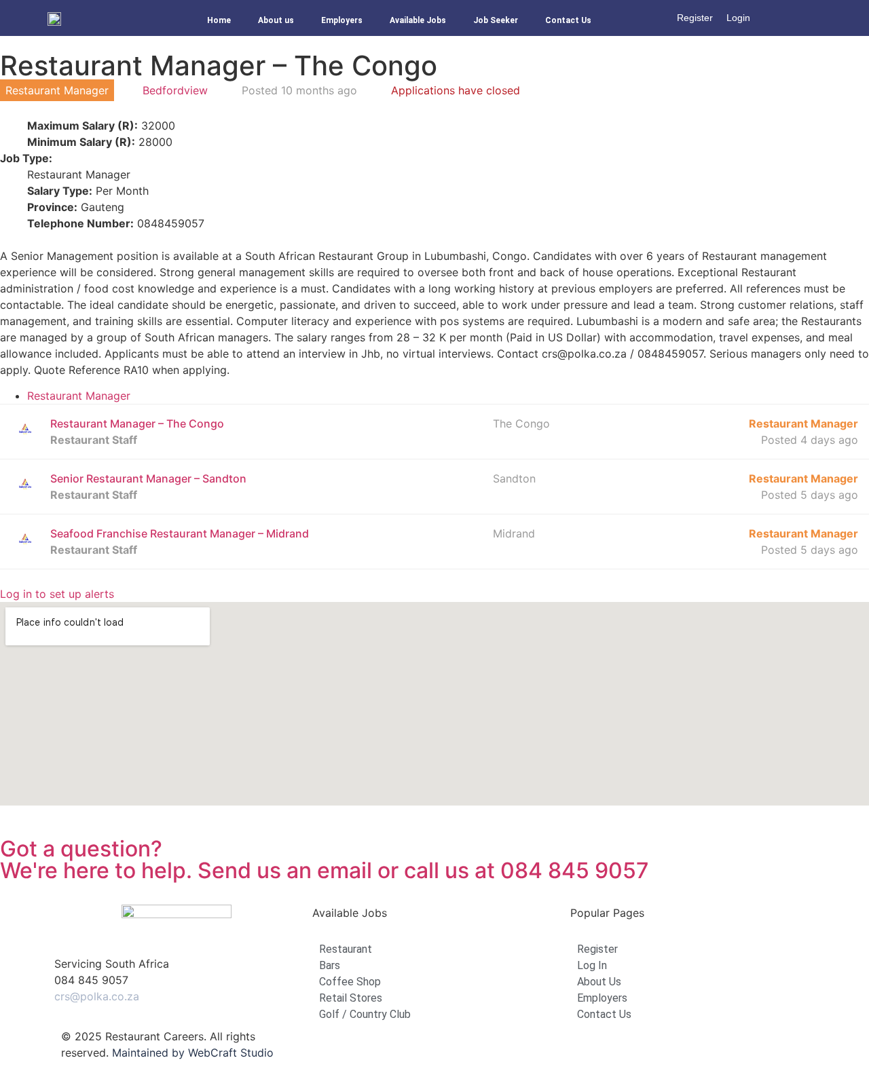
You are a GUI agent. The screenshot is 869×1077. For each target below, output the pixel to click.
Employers (342, 20)
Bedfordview (175, 90)
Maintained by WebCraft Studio (193, 1052)
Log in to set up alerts (57, 594)
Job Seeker (495, 20)
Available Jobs (418, 20)
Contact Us (568, 20)
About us (276, 20)
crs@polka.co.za (96, 996)
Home (219, 20)
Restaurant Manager (78, 395)
